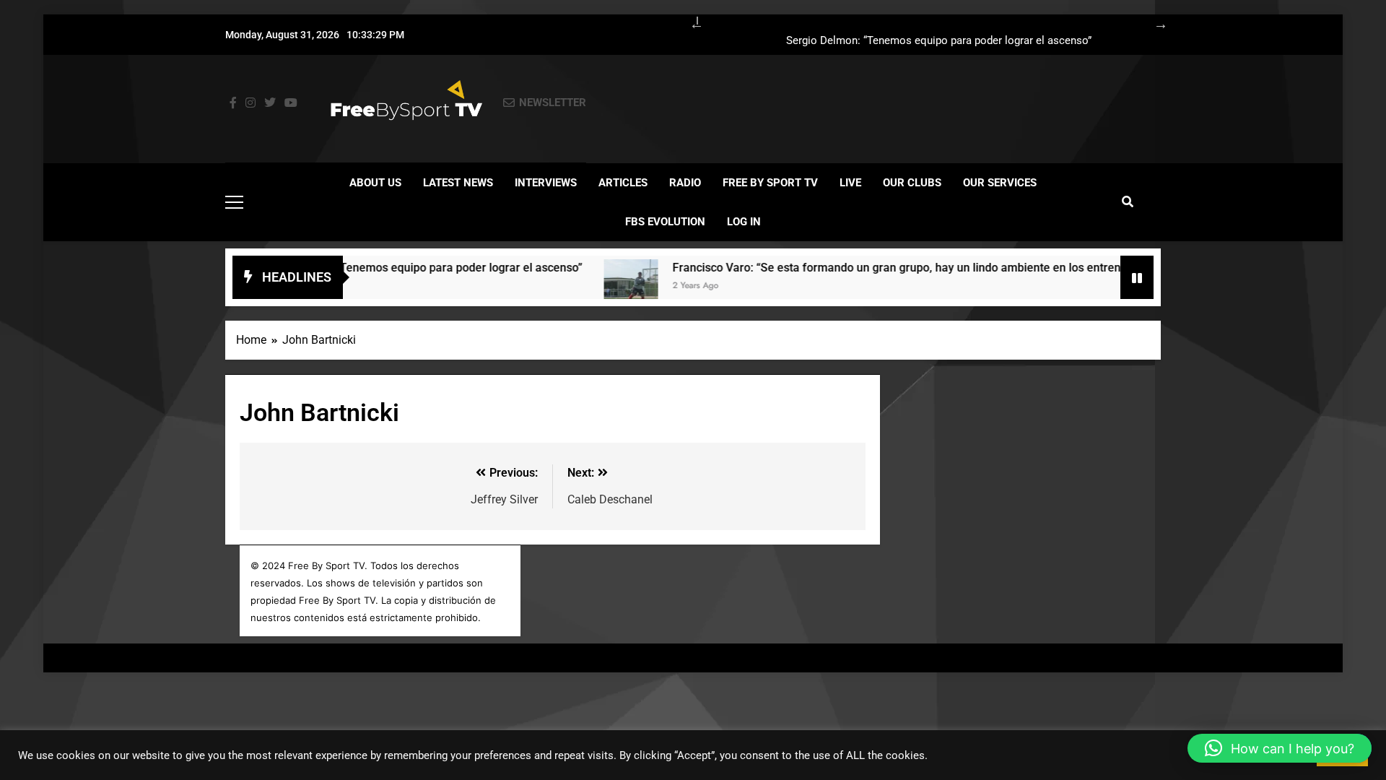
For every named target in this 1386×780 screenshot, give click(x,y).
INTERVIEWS (546, 182)
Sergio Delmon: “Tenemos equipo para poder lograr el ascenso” (938, 41)
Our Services (1000, 182)
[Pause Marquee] (1137, 277)
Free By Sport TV (770, 182)
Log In (744, 221)
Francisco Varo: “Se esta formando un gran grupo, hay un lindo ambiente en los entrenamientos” (901, 267)
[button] (1279, 748)
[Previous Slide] (689, 21)
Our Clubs (912, 182)
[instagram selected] (250, 103)
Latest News (458, 182)
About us (375, 182)
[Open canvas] (234, 202)
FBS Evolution (665, 221)
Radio (685, 182)
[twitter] (270, 103)
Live (850, 182)
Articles (623, 182)
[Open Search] (1127, 201)
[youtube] (291, 103)
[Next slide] (1153, 21)
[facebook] (233, 103)
